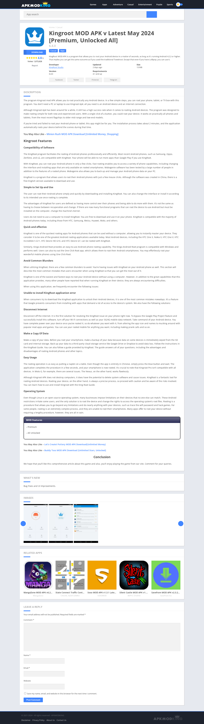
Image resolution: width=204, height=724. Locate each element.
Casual (130, 4)
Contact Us (61, 720)
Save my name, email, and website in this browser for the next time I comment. (62, 693)
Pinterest (95, 80)
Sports (170, 4)
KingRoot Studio (56, 67)
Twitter (76, 80)
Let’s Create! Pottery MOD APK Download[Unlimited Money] (75, 444)
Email (27, 668)
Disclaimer (25, 720)
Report (35, 65)
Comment (29, 620)
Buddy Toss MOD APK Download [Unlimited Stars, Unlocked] (75, 450)
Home (52, 27)
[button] (152, 14)
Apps (104, 4)
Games (93, 4)
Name (27, 655)
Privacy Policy (38, 720)
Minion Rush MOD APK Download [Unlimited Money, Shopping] (82, 134)
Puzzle (159, 4)
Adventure (118, 4)
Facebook (59, 80)
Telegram (113, 80)
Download (37, 52)
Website (27, 680)
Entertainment (145, 4)
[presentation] (23, 523)
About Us (50, 720)
